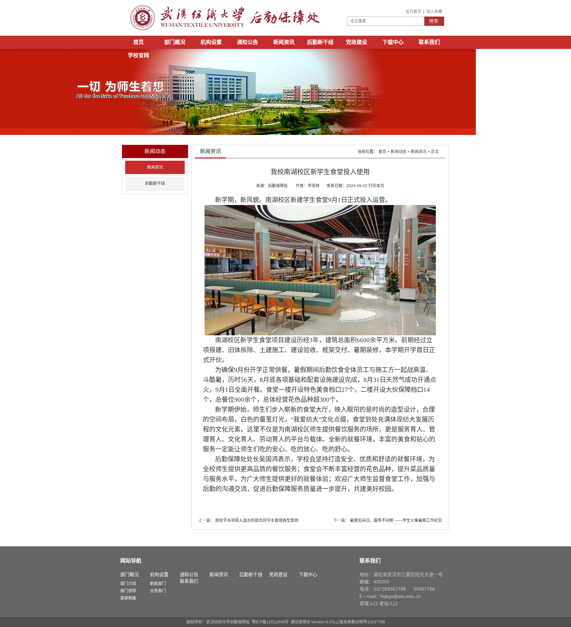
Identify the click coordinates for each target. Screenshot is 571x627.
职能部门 (158, 583)
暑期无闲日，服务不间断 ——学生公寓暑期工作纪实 (396, 520)
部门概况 (174, 42)
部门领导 (128, 591)
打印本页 (376, 186)
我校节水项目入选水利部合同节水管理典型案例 (256, 520)
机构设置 (211, 42)
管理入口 (369, 603)
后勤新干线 (320, 42)
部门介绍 (128, 583)
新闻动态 (398, 151)
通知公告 (247, 42)
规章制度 (128, 598)
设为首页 (413, 11)
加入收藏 (434, 11)
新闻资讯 (283, 42)
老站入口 (388, 603)
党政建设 (356, 42)
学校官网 (138, 55)
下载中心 (392, 42)
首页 (138, 42)
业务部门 (158, 591)
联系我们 (429, 42)
